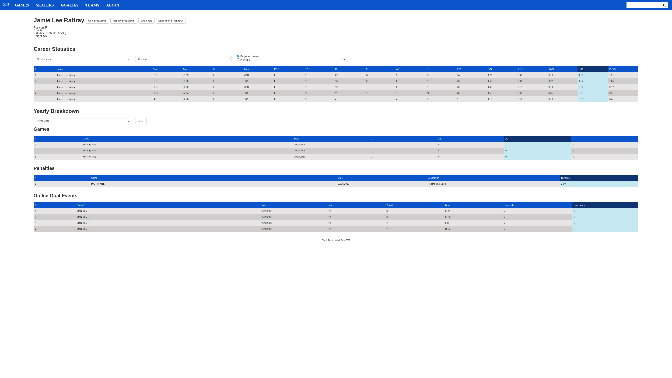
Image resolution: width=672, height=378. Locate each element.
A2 (397, 69)
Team (246, 69)
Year (154, 69)
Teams (92, 5)
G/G (490, 69)
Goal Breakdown (97, 20)
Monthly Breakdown (124, 20)
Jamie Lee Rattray (66, 75)
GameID (81, 205)
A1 (367, 69)
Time (447, 205)
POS (276, 69)
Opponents (579, 205)
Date (296, 138)
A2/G (551, 69)
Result (331, 205)
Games (22, 5)
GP (306, 69)
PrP (459, 69)
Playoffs (245, 59)
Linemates (146, 20)
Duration (565, 178)
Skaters (45, 5)
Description (433, 178)
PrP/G (612, 69)
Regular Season (250, 56)
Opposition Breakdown (170, 20)
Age (185, 69)
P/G (581, 69)
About (113, 5)
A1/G (520, 69)
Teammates (509, 205)
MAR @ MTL (89, 144)
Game (86, 138)
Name (60, 69)
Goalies (69, 5)
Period (389, 205)
